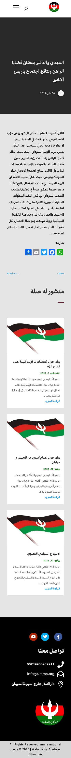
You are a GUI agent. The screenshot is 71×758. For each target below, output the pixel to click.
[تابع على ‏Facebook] (58, 637)
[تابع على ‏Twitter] (45, 637)
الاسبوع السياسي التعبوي (43, 554)
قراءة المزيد (52, 401)
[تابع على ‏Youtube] (33, 637)
